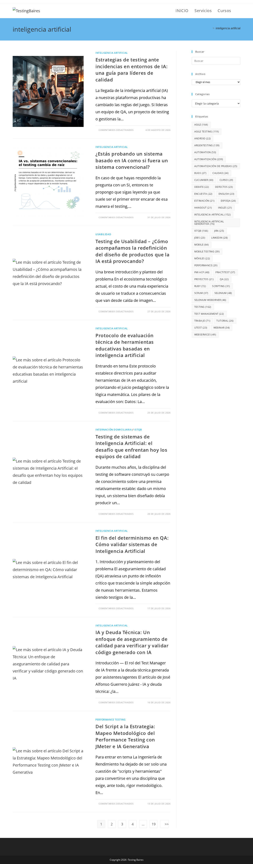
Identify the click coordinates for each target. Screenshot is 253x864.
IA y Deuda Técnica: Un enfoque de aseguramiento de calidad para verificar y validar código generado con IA (131, 642)
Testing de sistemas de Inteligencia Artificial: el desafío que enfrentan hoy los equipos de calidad (131, 446)
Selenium (223, 293)
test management (209, 313)
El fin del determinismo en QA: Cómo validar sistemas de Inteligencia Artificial (132, 544)
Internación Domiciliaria (113, 429)
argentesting (207, 145)
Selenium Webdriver (210, 300)
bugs (200, 173)
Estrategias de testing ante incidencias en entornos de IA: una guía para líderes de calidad (131, 69)
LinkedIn (219, 237)
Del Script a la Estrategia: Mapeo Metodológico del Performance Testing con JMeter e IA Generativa (125, 736)
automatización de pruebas (215, 166)
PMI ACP (202, 272)
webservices (205, 334)
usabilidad (103, 234)
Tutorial (224, 320)
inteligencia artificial (228, 28)
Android (202, 138)
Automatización (208, 159)
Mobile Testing (207, 251)
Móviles (202, 258)
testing (202, 307)
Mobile (201, 244)
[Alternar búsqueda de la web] (238, 10)
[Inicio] (210, 28)
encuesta (203, 193)
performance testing (110, 719)
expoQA (228, 200)
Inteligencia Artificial (111, 53)
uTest (200, 327)
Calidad (220, 173)
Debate (201, 187)
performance (205, 265)
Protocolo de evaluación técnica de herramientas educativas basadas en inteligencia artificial (124, 345)
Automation (205, 152)
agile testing (206, 131)
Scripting (221, 286)
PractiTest (225, 272)
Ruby (200, 286)
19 (154, 824)
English (226, 193)
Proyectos (204, 279)
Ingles (225, 207)
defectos (224, 187)
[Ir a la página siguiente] (164, 824)
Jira (219, 230)
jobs (199, 237)
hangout (203, 207)
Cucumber (203, 180)
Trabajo (202, 320)
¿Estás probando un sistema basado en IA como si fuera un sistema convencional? (131, 160)
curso (226, 180)
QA (224, 279)
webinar (221, 327)
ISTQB (138, 429)
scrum (201, 293)
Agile (201, 124)
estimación (204, 200)
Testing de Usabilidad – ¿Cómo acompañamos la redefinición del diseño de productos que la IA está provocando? (132, 251)
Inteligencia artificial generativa (209, 223)
